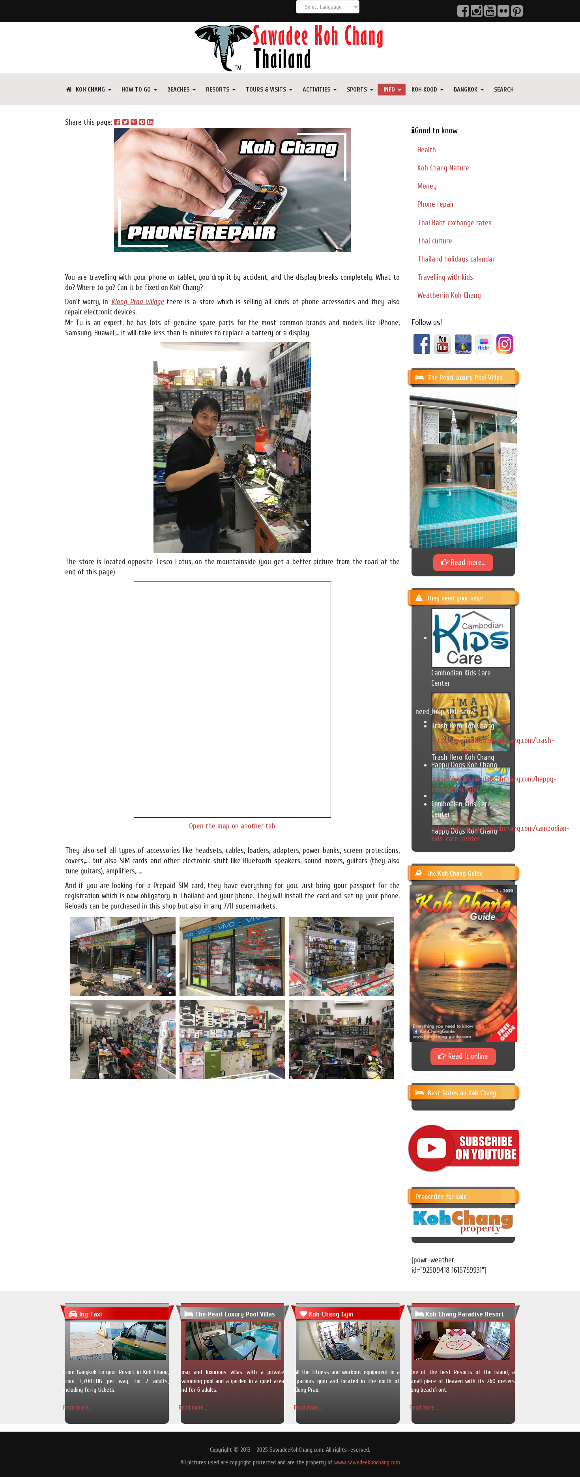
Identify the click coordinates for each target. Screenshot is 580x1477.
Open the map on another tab (232, 826)
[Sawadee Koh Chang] (290, 47)
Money (427, 186)
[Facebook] (421, 343)
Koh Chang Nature (443, 168)
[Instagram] (504, 343)
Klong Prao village (137, 301)
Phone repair (435, 204)
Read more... (77, 1407)
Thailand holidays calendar (456, 259)
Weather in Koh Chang (449, 295)
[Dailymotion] (463, 343)
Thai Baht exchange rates (454, 223)
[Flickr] (483, 343)
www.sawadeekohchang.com (367, 1462)
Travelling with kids (445, 277)
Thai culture (434, 241)
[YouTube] (442, 343)
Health (426, 150)
